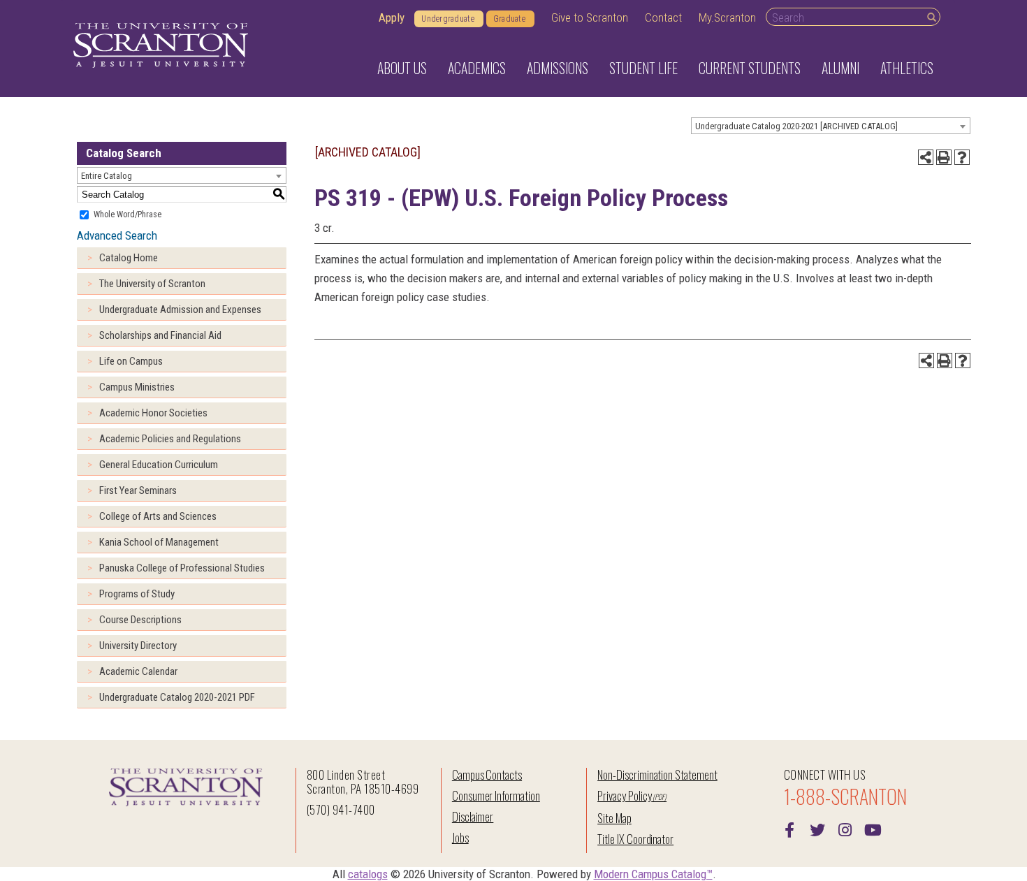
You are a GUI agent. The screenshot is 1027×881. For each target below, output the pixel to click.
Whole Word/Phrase (127, 214)
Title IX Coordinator (635, 838)
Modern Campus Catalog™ (653, 874)
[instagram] (845, 828)
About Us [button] (402, 67)
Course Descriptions (140, 619)
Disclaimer (473, 816)
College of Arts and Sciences (158, 516)
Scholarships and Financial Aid (160, 335)
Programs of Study (137, 594)
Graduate (509, 19)
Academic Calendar (138, 671)
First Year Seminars (138, 490)
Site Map (614, 818)
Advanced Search (117, 235)
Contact (663, 17)
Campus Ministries (137, 387)
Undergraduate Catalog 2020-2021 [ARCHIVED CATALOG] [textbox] (796, 126)
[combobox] (830, 125)
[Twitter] (817, 828)
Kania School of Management (159, 542)
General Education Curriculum (158, 464)
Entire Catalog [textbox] (106, 175)
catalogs (368, 874)
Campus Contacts (487, 774)
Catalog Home (128, 258)
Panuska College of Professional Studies (182, 568)
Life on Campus (131, 361)
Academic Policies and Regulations (170, 438)
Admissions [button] (557, 67)
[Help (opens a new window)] (962, 157)
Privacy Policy (624, 795)
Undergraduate (447, 19)
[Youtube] (873, 828)
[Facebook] (789, 828)
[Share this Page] (925, 157)
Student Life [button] (643, 67)
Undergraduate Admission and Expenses (180, 309)
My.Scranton (727, 17)
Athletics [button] (906, 67)
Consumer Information (496, 795)
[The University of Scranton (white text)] (160, 45)
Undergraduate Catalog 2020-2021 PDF (177, 697)
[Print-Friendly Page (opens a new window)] (944, 157)
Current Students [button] (750, 67)
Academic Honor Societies (153, 413)
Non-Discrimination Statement (657, 774)
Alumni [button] (840, 67)
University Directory (138, 645)
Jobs (460, 837)
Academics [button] (477, 67)
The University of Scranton (152, 283)
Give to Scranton (589, 17)
